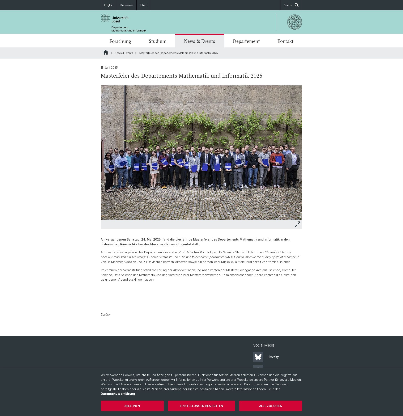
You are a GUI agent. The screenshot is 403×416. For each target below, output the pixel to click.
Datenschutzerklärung (118, 393)
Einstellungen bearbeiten (201, 406)
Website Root (105, 52)
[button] (298, 224)
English (109, 5)
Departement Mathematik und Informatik (128, 29)
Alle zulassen (270, 406)
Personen (126, 5)
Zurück (105, 314)
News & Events (199, 41)
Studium (157, 41)
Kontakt (285, 41)
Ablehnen (132, 406)
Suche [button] (288, 5)
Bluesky (273, 357)
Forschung (120, 41)
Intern (144, 5)
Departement (246, 41)
